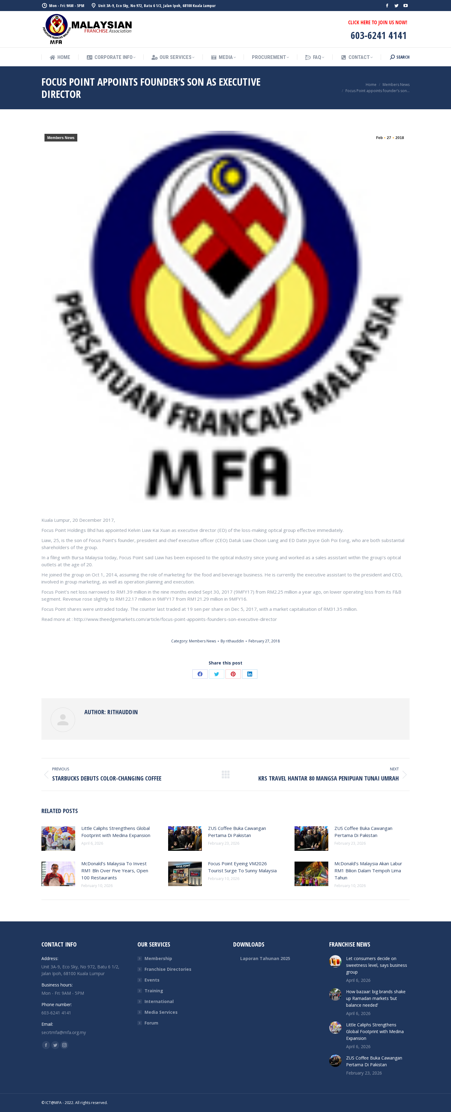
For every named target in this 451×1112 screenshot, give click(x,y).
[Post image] (58, 838)
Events (152, 980)
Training (154, 991)
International (159, 1001)
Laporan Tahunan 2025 (265, 958)
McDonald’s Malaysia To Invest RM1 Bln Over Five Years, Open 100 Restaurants (114, 870)
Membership (158, 958)
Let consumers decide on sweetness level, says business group (376, 965)
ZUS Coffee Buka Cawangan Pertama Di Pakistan (237, 831)
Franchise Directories (168, 969)
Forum (151, 1023)
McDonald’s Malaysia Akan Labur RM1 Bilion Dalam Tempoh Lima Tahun (368, 870)
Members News (61, 138)
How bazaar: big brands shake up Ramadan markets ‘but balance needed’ (376, 998)
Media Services (161, 1012)
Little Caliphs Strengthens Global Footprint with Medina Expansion (115, 831)
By (232, 641)
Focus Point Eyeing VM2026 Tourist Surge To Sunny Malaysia (242, 867)
